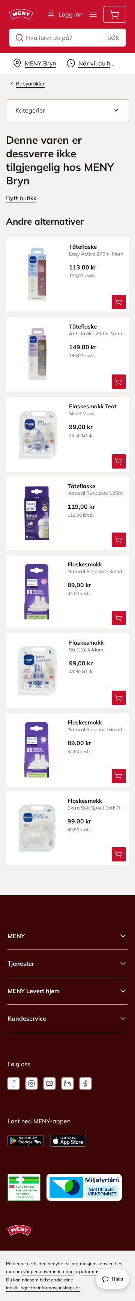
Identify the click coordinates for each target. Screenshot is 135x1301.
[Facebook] (14, 1083)
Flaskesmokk (85, 564)
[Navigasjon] (93, 14)
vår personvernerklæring (48, 1271)
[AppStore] (68, 1141)
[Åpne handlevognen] (115, 14)
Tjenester (21, 963)
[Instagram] (32, 1083)
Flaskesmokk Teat (93, 406)
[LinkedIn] (68, 1083)
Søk (113, 37)
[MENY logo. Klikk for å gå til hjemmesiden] (21, 14)
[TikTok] (86, 1083)
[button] (67, 110)
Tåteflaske (83, 246)
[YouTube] (50, 1083)
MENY (16, 936)
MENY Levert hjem (34, 991)
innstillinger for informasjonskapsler (43, 1287)
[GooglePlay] (26, 1141)
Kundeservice (27, 1018)
